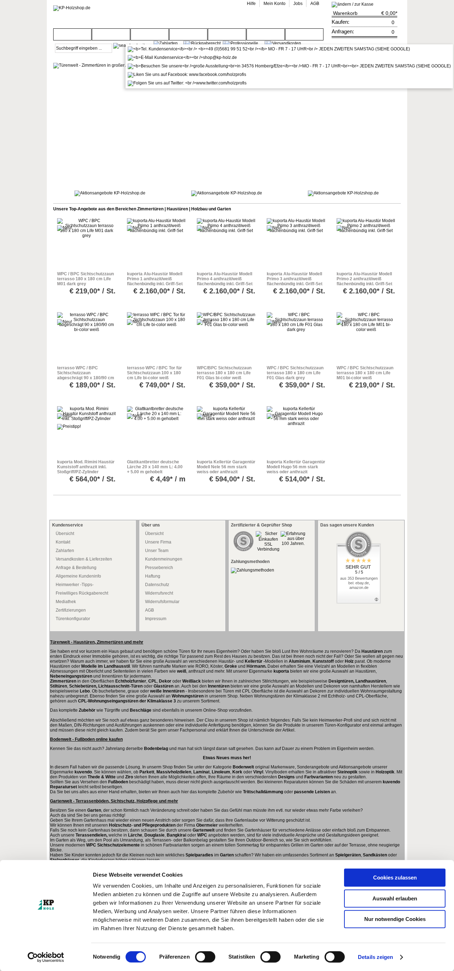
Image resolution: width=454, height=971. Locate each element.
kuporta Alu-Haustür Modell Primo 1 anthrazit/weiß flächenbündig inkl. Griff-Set (155, 278)
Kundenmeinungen (163, 559)
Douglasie (154, 835)
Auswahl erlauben (394, 898)
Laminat (201, 771)
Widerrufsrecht (159, 593)
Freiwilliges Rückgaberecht (82, 593)
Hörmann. (256, 666)
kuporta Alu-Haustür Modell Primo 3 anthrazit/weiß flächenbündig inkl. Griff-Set (294, 278)
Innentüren (218, 686)
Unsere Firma (158, 542)
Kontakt (63, 542)
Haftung (152, 576)
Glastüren (163, 686)
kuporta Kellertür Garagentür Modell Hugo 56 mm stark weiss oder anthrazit (296, 466)
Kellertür (253, 661)
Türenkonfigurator (73, 618)
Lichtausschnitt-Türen (120, 686)
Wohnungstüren (188, 696)
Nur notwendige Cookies (395, 919)
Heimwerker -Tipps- (75, 584)
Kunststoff (323, 661)
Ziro (129, 776)
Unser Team (156, 550)
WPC (202, 835)
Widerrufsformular (162, 601)
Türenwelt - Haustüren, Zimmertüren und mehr (96, 642)
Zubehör (87, 710)
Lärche (135, 835)
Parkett (146, 771)
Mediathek (66, 601)
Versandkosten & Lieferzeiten (84, 559)
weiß (181, 671)
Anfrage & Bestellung (76, 567)
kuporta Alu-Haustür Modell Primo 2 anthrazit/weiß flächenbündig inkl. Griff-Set (364, 278)
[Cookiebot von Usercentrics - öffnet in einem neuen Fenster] (46, 957)
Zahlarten (65, 550)
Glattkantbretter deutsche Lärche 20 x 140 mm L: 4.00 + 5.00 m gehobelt (155, 466)
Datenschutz (157, 584)
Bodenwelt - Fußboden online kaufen (86, 739)
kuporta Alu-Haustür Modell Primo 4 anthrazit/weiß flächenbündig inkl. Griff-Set (225, 278)
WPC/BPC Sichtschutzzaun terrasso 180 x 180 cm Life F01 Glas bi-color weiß (224, 372)
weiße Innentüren (167, 691)
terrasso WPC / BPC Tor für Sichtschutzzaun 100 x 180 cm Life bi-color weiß (154, 372)
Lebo (85, 691)
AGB (149, 610)
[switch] (205, 956)
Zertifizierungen (71, 610)
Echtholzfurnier (130, 681)
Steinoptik (347, 771)
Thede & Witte (102, 776)
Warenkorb (345, 13)
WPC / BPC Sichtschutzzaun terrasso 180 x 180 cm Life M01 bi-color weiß (365, 372)
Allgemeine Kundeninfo (78, 576)
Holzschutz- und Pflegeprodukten (142, 825)
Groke (231, 666)
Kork (237, 771)
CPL (152, 681)
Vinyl (258, 771)
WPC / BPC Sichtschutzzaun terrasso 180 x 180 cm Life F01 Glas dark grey (295, 372)
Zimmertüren (63, 681)
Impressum (155, 618)
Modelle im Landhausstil (105, 666)
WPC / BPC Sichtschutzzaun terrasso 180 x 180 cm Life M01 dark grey (85, 278)
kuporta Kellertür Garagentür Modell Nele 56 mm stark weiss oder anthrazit (226, 466)
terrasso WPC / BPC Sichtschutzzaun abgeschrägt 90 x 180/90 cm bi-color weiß (85, 375)
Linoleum (221, 771)
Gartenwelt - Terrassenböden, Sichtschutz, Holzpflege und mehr (114, 801)
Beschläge (140, 710)
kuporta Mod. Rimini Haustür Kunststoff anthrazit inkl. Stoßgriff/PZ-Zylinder (86, 466)
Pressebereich (159, 567)
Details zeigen (375, 957)
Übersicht (65, 533)
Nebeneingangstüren (71, 676)
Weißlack (191, 681)
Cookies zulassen (395, 878)
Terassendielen (91, 835)
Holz (349, 661)
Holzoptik (385, 771)
